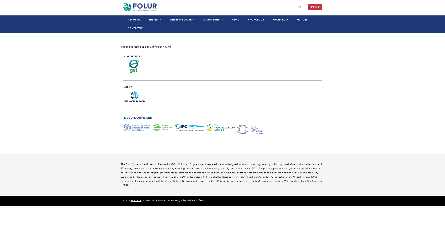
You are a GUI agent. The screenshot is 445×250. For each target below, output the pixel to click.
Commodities (212, 19)
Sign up (314, 7)
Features (303, 19)
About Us (134, 19)
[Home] (171, 7)
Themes (154, 19)
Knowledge (256, 19)
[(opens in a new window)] (134, 66)
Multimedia (280, 19)
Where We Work (181, 19)
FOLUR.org (136, 200)
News (235, 19)
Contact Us (135, 28)
